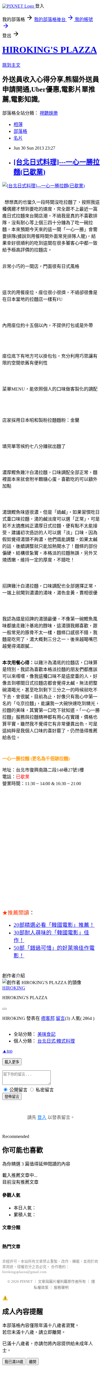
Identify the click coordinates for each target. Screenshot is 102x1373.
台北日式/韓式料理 (56, 1041)
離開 (32, 1362)
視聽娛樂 (49, 113)
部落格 (20, 131)
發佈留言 (12, 1097)
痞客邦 (48, 1018)
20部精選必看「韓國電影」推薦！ (54, 925)
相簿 (18, 124)
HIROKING (13, 988)
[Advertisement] (51, 844)
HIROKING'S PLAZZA (49, 50)
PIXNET (26, 1281)
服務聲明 (61, 1287)
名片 (18, 138)
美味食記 (46, 1034)
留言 (60, 1018)
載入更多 (12, 1062)
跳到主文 (11, 65)
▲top (7, 1051)
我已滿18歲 (14, 1362)
